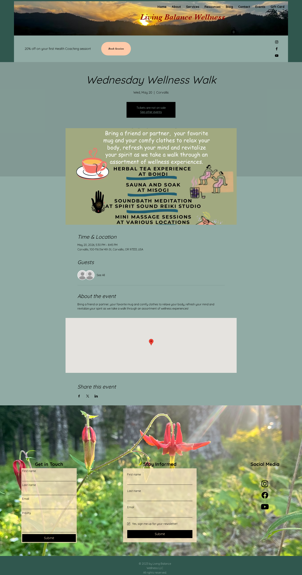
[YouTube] (277, 56)
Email (25, 499)
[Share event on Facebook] (79, 396)
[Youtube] (264, 506)
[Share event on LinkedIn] (96, 396)
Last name (29, 485)
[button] (234, 30)
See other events (151, 112)
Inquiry (26, 512)
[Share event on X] (87, 396)
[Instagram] (277, 42)
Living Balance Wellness (182, 17)
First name (29, 471)
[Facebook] (277, 49)
